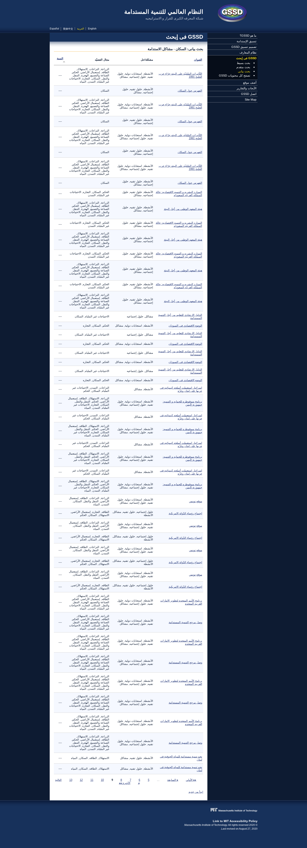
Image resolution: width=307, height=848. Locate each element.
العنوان (198, 59)
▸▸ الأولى (191, 780)
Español (54, 28)
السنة (60, 58)
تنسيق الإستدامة (246, 41)
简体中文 (68, 28)
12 (81, 780)
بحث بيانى (244, 71)
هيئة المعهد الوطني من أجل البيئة (183, 209)
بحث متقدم (243, 67)
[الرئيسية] (232, 13)
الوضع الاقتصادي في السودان (185, 325)
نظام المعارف (248, 52)
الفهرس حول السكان (190, 90)
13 (70, 780)
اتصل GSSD (248, 94)
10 (102, 780)
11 (91, 780)
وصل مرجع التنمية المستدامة (185, 622)
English (92, 28)
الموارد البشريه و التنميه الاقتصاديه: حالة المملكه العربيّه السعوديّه (179, 193)
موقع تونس (195, 501)
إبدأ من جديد (196, 791)
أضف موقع (249, 82)
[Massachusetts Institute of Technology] (154, 810)
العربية (80, 28)
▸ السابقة (172, 780)
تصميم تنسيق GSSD (243, 47)
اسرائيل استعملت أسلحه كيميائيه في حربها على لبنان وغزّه (181, 389)
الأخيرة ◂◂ (124, 783)
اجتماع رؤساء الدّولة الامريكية (185, 513)
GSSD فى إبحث (246, 58)
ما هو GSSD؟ (248, 35)
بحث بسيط (243, 63)
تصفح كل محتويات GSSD (234, 75)
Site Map (250, 99)
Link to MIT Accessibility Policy (235, 821)
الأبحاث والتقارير (246, 88)
